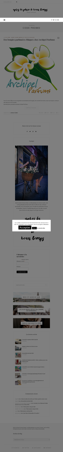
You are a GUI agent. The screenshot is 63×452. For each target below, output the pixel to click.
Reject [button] (34, 228)
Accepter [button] (25, 227)
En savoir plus (41, 228)
